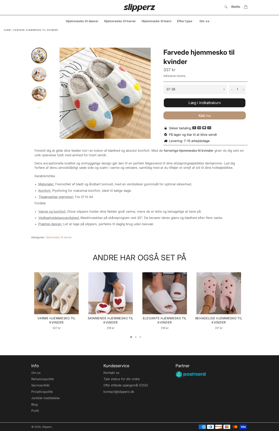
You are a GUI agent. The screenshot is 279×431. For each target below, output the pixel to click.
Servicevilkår (40, 385)
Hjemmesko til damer (82, 21)
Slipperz (47, 426)
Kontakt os (111, 373)
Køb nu (205, 115)
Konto (235, 7)
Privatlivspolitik (42, 392)
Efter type (184, 21)
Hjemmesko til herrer (120, 21)
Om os (204, 21)
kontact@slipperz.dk (118, 392)
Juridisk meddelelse (45, 398)
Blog (34, 404)
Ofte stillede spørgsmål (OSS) (125, 385)
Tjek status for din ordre (121, 379)
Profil (35, 411)
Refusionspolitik (42, 379)
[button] (131, 337)
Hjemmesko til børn (156, 21)
